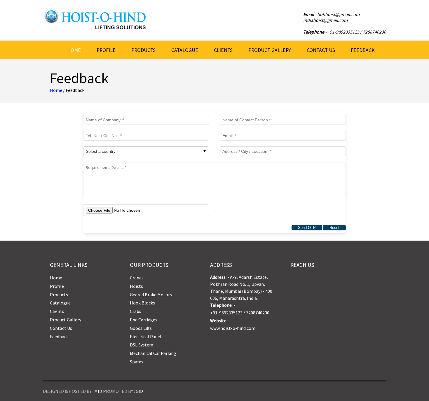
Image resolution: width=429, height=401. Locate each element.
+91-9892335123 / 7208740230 (356, 32)
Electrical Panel (145, 336)
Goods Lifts (141, 328)
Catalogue (184, 50)
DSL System (141, 345)
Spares (136, 362)
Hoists (136, 286)
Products (143, 50)
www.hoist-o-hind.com (232, 328)
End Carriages (143, 320)
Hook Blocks (142, 303)
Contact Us (321, 50)
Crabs (135, 311)
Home (74, 50)
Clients (223, 50)
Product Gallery (269, 50)
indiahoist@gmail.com (325, 20)
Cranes (137, 278)
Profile (106, 50)
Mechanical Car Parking (153, 353)
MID (98, 391)
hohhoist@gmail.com (338, 14)
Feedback (363, 50)
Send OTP (307, 227)
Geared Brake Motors (151, 294)
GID (139, 391)
